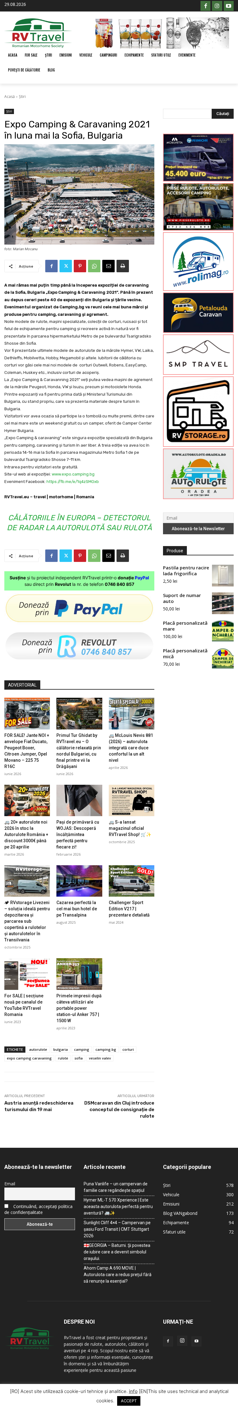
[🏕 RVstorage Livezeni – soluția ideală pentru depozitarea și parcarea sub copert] (27, 881)
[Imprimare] (123, 266)
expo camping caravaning (29, 1058)
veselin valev (100, 1058)
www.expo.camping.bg (73, 474)
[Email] (108, 266)
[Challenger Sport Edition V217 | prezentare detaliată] (131, 881)
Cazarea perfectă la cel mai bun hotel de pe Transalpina (76, 908)
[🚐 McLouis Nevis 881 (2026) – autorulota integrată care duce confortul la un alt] (131, 713)
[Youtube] (229, 6)
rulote (63, 1058)
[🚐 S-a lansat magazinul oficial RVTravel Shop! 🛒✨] (131, 800)
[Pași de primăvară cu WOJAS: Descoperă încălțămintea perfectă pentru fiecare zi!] (79, 800)
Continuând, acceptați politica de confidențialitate (38, 1209)
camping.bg (105, 1049)
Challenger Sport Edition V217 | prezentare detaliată (129, 908)
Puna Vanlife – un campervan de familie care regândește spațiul (116, 1187)
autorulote (38, 1049)
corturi (128, 1049)
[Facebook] (205, 6)
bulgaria (60, 1049)
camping (81, 1049)
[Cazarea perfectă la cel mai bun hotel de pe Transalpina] (79, 881)
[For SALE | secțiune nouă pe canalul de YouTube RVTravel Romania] (27, 974)
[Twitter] (66, 266)
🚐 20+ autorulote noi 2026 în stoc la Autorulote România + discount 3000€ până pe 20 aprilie (26, 834)
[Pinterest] (80, 266)
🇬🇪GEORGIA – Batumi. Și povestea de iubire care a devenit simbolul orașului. (117, 1252)
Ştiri (22, 96)
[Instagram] (217, 6)
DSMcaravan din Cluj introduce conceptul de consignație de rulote (119, 1109)
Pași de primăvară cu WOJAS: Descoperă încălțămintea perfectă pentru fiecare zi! (77, 834)
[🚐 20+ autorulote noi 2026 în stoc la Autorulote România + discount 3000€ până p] (27, 800)
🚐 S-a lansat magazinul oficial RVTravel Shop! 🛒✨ (130, 828)
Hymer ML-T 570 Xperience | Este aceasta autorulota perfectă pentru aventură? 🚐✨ (118, 1206)
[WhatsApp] (94, 266)
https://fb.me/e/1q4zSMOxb (72, 481)
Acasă (9, 96)
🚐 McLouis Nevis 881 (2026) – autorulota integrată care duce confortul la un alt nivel (131, 748)
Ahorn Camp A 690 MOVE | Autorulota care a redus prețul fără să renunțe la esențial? (118, 1275)
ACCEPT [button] (129, 1400)
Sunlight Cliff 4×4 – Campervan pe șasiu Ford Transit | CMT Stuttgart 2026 (117, 1229)
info (133, 1391)
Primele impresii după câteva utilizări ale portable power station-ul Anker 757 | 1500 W (79, 1008)
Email (9, 1184)
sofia (78, 1058)
